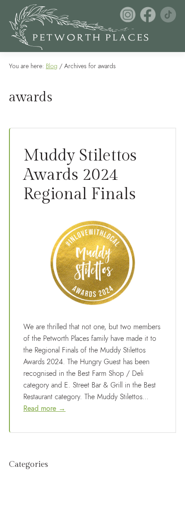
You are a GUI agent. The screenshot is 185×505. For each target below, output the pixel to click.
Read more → (44, 408)
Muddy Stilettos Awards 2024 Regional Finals (80, 175)
